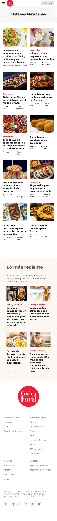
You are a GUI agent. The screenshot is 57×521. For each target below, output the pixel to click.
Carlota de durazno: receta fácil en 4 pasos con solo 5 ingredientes (16, 357)
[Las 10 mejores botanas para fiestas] (42, 212)
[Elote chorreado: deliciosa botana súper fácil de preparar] (15, 169)
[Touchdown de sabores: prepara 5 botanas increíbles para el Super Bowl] (15, 124)
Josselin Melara (46, 195)
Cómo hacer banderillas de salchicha (38, 140)
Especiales (35, 182)
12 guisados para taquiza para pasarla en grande (40, 188)
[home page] (10, 3)
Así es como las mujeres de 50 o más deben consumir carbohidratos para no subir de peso (39, 363)
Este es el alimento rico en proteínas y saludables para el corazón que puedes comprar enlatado (16, 316)
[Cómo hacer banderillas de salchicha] (42, 124)
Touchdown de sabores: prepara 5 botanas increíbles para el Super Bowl (14, 144)
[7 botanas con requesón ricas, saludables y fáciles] (42, 37)
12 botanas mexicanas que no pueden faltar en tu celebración (14, 229)
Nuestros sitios (38, 417)
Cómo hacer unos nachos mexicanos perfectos (41, 97)
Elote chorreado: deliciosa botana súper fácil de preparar (13, 187)
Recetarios (35, 50)
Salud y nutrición (14, 305)
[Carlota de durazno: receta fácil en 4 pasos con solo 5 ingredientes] (16, 339)
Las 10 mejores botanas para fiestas (39, 228)
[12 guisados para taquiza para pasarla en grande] (42, 169)
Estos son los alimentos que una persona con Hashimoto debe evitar (40, 313)
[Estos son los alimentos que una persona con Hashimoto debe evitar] (40, 293)
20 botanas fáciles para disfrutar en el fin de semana (14, 100)
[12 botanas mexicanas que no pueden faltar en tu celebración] (15, 212)
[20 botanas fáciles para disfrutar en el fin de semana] (15, 81)
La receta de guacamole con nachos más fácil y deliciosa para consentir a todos (14, 56)
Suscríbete (47, 3)
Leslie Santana (21, 66)
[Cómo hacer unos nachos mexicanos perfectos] (42, 81)
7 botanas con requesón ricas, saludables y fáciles (42, 56)
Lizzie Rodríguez (46, 64)
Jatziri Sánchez (20, 153)
